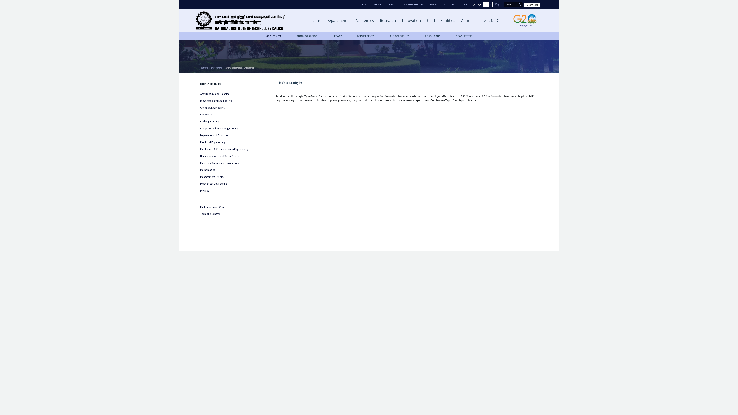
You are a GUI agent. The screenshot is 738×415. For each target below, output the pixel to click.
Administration (307, 35)
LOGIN (464, 4)
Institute (204, 67)
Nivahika (433, 4)
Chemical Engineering (212, 107)
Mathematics (207, 170)
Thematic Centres (210, 214)
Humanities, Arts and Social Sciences (221, 156)
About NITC (273, 35)
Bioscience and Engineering (216, 100)
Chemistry (206, 114)
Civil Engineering (209, 121)
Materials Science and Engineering (239, 67)
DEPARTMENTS (366, 35)
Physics (204, 190)
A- (474, 4)
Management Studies (212, 176)
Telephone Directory (413, 4)
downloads (432, 35)
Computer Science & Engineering (219, 128)
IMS (453, 4)
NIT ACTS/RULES (400, 35)
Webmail (378, 4)
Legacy (337, 35)
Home (364, 4)
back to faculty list (289, 83)
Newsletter (464, 35)
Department (216, 67)
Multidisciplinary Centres (214, 207)
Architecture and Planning (215, 93)
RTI (444, 4)
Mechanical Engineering (213, 183)
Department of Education (214, 135)
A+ (479, 4)
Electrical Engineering (212, 142)
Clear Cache (532, 4)
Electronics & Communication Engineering (224, 149)
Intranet (392, 4)
